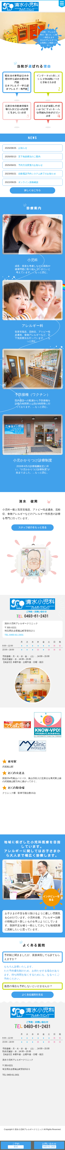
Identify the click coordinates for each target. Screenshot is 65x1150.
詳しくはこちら (32, 190)
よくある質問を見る (32, 994)
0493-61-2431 (36, 614)
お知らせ (22, 148)
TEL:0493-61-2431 (14, 635)
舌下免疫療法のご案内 (29, 156)
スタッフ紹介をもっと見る (32, 527)
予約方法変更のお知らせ (30, 165)
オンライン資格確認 (28, 182)
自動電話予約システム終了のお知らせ (37, 173)
